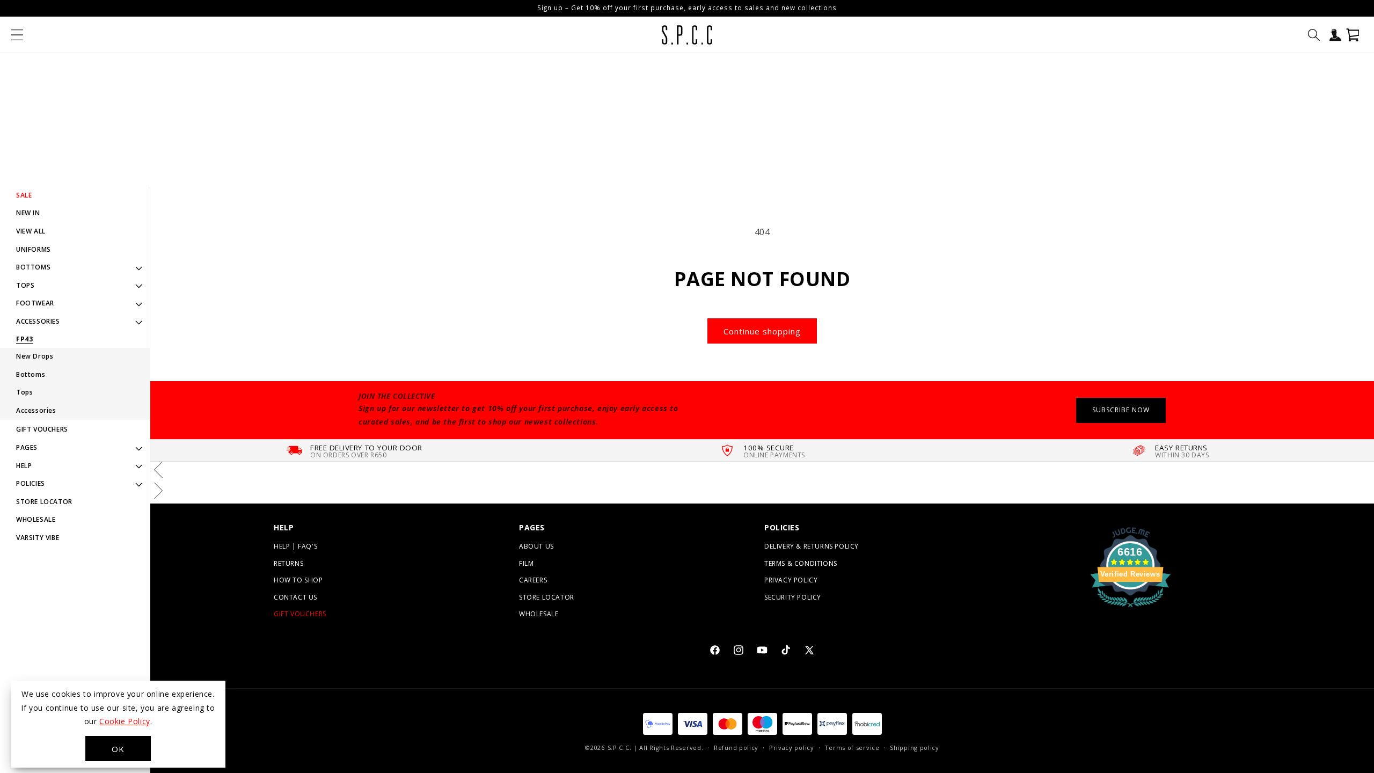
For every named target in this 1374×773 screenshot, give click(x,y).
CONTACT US (295, 597)
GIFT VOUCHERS (42, 429)
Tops (24, 392)
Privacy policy (791, 747)
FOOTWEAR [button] (35, 303)
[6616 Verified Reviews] (1130, 609)
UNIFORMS (33, 249)
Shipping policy (914, 747)
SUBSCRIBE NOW (1121, 409)
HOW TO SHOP (298, 580)
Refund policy (736, 747)
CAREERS (533, 580)
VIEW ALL (31, 231)
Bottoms (30, 374)
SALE (24, 195)
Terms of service (851, 747)
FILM (526, 563)
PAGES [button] (27, 447)
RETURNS (288, 563)
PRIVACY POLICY (790, 580)
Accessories (36, 410)
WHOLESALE (35, 519)
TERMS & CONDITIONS (800, 563)
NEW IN (28, 212)
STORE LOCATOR (44, 501)
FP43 (24, 339)
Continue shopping (762, 331)
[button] (17, 34)
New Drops (34, 356)
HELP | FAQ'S (295, 546)
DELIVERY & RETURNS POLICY (811, 546)
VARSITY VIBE (37, 537)
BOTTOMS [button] (33, 267)
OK (118, 748)
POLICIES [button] (30, 483)
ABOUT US (536, 546)
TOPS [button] (25, 285)
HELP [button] (24, 465)
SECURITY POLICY (792, 597)
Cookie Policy (124, 721)
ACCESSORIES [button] (38, 321)
